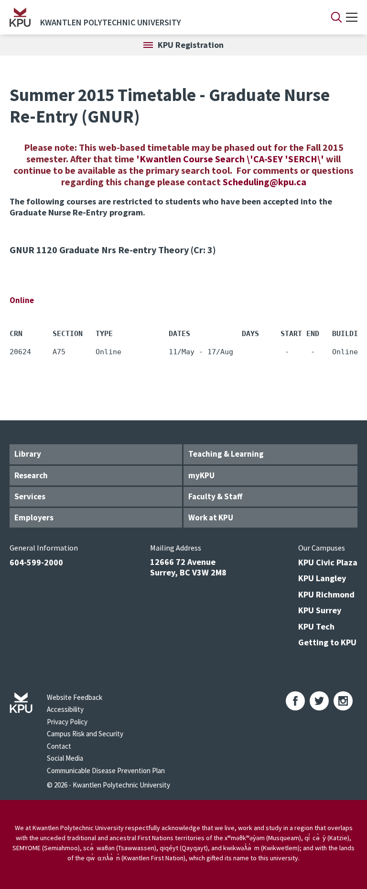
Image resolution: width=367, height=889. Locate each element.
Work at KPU (210, 517)
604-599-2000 (36, 562)
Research (31, 475)
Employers (34, 517)
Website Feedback (74, 697)
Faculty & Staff (215, 496)
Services (29, 496)
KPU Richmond (326, 594)
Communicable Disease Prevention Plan (106, 770)
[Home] (20, 17)
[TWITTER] (319, 700)
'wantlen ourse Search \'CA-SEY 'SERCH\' (231, 159)
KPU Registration (191, 44)
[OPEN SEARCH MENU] (336, 17)
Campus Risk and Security (85, 733)
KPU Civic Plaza (327, 562)
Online (22, 300)
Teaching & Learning (226, 454)
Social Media (65, 758)
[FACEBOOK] (295, 700)
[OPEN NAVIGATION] (351, 17)
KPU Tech (316, 626)
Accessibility (65, 709)
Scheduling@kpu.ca (264, 182)
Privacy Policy (67, 721)
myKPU (201, 475)
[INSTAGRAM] (343, 700)
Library (27, 454)
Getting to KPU (327, 642)
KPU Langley (322, 578)
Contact (59, 746)
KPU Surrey (319, 610)
